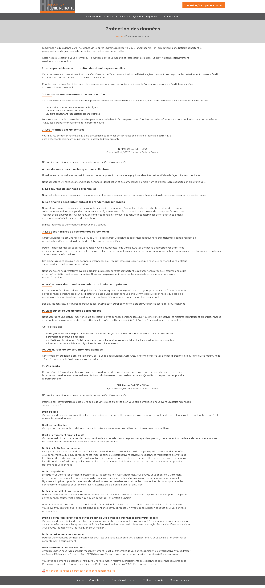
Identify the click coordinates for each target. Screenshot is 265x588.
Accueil (119, 36)
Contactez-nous (170, 16)
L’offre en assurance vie (117, 16)
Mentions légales (179, 580)
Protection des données (125, 580)
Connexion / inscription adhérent (203, 5)
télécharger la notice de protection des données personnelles (80, 571)
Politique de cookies (154, 580)
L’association (93, 16)
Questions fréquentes (145, 16)
